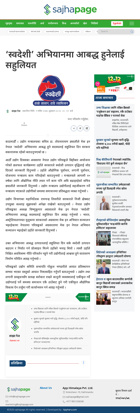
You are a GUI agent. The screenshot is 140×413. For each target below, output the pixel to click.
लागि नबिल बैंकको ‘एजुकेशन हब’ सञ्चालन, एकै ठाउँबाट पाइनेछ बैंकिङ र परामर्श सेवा (114, 112)
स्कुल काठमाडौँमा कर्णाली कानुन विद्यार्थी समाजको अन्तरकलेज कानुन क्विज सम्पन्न (114, 283)
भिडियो (94, 23)
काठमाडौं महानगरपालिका (17, 31)
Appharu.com (70, 409)
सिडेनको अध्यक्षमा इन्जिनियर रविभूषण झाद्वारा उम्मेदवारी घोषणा (58, 348)
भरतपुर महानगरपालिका (72, 31)
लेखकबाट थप (14, 341)
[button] (132, 24)
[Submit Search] (132, 31)
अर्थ (42, 23)
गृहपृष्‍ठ (8, 23)
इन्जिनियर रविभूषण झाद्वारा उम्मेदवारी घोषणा (113, 254)
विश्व (64, 23)
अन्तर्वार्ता (74, 23)
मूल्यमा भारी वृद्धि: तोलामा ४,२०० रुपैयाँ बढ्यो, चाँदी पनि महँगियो (113, 144)
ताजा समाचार (104, 98)
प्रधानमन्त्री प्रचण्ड (52, 31)
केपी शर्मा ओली (35, 31)
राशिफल (88, 31)
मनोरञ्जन (53, 23)
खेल (85, 23)
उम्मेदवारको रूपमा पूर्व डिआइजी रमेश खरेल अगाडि (113, 188)
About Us (46, 388)
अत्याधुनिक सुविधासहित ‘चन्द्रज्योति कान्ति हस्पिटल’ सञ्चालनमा (113, 224)
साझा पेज (16, 111)
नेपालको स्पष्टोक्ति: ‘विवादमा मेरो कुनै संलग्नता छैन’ (113, 161)
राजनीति (32, 23)
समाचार (20, 23)
